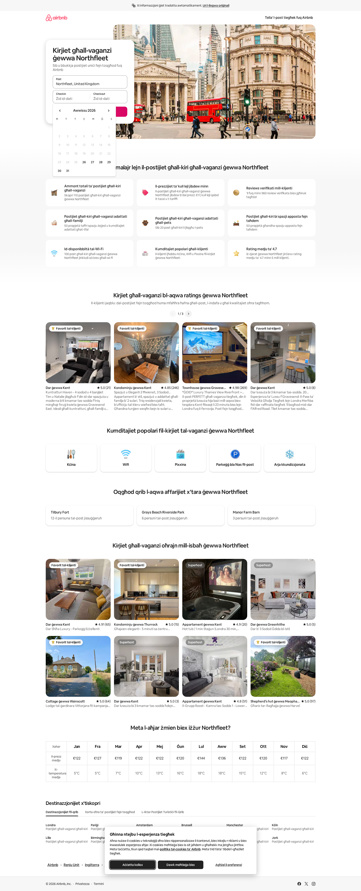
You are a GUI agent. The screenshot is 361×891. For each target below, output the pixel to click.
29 (109, 162)
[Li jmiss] (188, 313)
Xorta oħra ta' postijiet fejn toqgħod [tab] (110, 812)
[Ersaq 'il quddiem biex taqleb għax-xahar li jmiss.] (108, 110)
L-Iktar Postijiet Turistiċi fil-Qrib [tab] (163, 812)
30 (59, 171)
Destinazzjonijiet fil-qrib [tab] (62, 812)
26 (84, 162)
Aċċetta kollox (132, 865)
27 (92, 162)
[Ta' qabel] (172, 313)
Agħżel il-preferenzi (228, 865)
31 (67, 171)
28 (100, 162)
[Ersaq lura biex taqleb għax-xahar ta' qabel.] (60, 110)
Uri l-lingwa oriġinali (216, 5)
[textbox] (71, 98)
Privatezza (82, 884)
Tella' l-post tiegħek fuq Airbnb (289, 17)
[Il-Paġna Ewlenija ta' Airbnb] (56, 17)
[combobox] (90, 83)
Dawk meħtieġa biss (180, 865)
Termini (99, 884)
